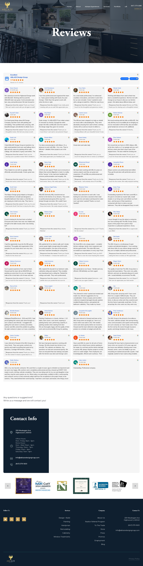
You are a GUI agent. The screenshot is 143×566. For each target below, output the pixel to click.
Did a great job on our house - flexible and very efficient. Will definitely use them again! (88, 270)
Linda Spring (13, 162)
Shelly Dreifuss (14, 360)
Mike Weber (116, 212)
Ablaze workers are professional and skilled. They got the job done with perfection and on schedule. (122, 172)
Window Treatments (62, 537)
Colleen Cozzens (83, 261)
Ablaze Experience (92, 6)
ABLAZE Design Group (19, 77)
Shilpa (46, 335)
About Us (101, 518)
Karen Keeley (82, 137)
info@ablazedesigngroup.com (128, 530)
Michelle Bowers (14, 311)
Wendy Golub (117, 88)
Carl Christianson (49, 88)
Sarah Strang (117, 335)
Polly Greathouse (118, 311)
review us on (133, 78)
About (78, 6)
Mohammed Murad (84, 162)
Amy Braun (47, 113)
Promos (101, 537)
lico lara (81, 212)
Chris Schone (14, 212)
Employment (99, 540)
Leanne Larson (83, 113)
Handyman (65, 525)
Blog (103, 544)
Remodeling (65, 529)
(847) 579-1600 (136, 6)
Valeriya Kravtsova (15, 261)
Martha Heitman (117, 113)
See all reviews (124, 78)
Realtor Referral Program (95, 522)
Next (135, 486)
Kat (80, 286)
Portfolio (117, 6)
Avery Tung (116, 187)
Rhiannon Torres (83, 187)
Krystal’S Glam (14, 113)
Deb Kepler (116, 236)
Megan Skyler (117, 261)
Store (103, 529)
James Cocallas (14, 335)
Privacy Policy (134, 559)
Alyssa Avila (13, 286)
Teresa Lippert (48, 286)
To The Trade (99, 525)
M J (80, 236)
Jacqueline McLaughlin (85, 311)
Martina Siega (48, 212)
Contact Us (138, 8)
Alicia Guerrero (14, 236)
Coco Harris (82, 88)
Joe (114, 286)
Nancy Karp (47, 162)
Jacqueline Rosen (118, 162)
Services (107, 6)
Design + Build (64, 518)
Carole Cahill (48, 236)
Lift (126, 6)
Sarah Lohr (13, 137)
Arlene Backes (48, 311)
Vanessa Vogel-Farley (50, 187)
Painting (66, 522)
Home (69, 6)
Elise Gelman (117, 137)
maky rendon (82, 360)
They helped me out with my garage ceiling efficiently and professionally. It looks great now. (20, 171)
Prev (8, 486)
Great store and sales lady (81, 145)
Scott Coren (13, 187)
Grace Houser (14, 88)
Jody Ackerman (48, 261)
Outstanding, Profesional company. (84, 368)
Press (102, 533)
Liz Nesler (82, 335)
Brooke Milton (48, 137)
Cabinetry (66, 533)
